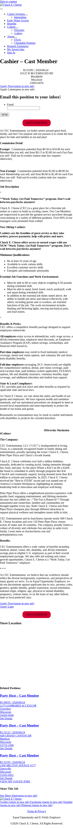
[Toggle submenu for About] (15, 37)
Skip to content (8, 1)
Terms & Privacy (36, 811)
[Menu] (1, 8)
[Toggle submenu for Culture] (16, 27)
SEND (4, 114)
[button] (17, 89)
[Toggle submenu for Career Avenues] (26, 15)
